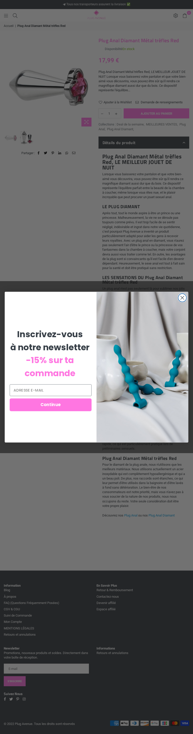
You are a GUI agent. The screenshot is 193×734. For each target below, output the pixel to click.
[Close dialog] (182, 297)
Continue (50, 404)
